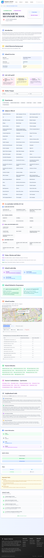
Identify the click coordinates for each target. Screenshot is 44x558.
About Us (24, 546)
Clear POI (27, 329)
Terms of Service (40, 556)
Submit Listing (32, 540)
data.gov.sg (4, 550)
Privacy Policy (35, 556)
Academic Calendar (24, 542)
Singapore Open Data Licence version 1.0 (8, 551)
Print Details (23, 458)
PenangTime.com (39, 544)
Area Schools (21, 329)
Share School (22, 461)
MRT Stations (7, 329)
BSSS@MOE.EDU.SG (8, 443)
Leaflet (33, 321)
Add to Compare (35, 15)
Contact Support (32, 543)
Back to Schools (22, 455)
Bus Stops (14, 329)
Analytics (24, 544)
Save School (35, 12)
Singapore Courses (38, 541)
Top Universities (39, 546)
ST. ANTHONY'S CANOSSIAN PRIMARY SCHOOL (13, 507)
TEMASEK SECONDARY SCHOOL (10, 504)
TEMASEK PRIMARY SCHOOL (10, 496)
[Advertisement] (22, 525)
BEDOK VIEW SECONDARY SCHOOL (11, 500)
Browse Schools (25, 540)
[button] (23, 314)
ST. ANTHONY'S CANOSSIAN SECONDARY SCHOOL (13, 511)
